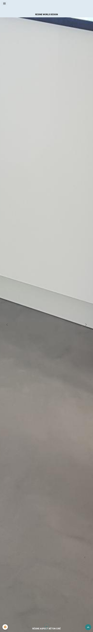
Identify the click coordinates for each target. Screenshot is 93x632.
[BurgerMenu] (4, 3)
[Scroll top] (88, 627)
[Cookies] (5, 627)
